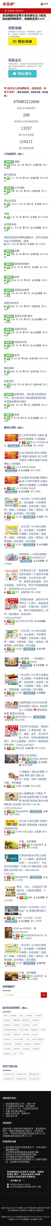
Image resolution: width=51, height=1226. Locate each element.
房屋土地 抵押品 (28, 755)
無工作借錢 (24, 1030)
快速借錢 (26, 1025)
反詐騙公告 (15, 1180)
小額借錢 (29, 1015)
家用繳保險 (10, 224)
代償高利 (7, 1025)
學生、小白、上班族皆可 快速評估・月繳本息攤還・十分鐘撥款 (32, 890)
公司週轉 (19, 187)
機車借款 (26, 1020)
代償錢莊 (34, 1030)
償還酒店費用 (22, 290)
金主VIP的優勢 (17, 1208)
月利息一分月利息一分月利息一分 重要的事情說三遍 (33, 911)
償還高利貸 (21, 329)
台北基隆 (37, 228)
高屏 (39, 204)
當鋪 (21, 1015)
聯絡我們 (40, 1210)
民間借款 (35, 1020)
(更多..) (21, 154)
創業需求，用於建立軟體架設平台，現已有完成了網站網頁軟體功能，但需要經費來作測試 (26, 398)
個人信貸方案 (34, 1079)
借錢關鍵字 (26, 1219)
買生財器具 (10, 200)
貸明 (40, 1219)
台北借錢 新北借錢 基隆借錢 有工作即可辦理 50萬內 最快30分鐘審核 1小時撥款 (33, 481)
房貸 (15, 1053)
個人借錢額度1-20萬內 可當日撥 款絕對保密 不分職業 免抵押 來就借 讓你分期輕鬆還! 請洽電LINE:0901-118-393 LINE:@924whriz (26, 800)
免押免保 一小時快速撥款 (33, 554)
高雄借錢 (18, 1044)
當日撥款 (7, 1039)
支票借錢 (35, 1049)
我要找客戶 (20, 11)
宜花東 (37, 280)
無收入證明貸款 (38, 1039)
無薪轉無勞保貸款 (10, 1030)
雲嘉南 (42, 693)
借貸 (21, 1053)
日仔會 (34, 1025)
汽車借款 (7, 1020)
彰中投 (34, 358)
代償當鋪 (16, 1034)
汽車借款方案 (21, 1074)
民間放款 (37, 1044)
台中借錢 (7, 1049)
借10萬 (35, 1034)
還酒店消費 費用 (23, 316)
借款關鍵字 (34, 1219)
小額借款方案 (9, 1074)
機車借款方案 (34, 1074)
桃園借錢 (27, 1044)
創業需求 (9, 381)
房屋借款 (7, 1053)
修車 (17, 277)
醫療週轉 (9, 368)
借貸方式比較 (6, 1208)
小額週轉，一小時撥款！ (32, 658)
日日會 (43, 1030)
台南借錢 (26, 1049)
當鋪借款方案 (21, 1079)
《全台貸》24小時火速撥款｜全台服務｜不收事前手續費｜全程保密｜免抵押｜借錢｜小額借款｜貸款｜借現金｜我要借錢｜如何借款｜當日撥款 (26, 506)
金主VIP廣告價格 (30, 1208)
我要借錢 (11, 11)
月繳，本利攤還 (27, 841)
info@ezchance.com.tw (20, 1184)
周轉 (6, 213)
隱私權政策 (15, 1210)
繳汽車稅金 (10, 174)
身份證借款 (8, 1044)
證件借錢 (26, 1034)
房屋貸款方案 (9, 1079)
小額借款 (13, 1015)
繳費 (17, 250)
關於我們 (41, 1208)
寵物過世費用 (22, 264)
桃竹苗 (38, 165)
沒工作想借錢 (18, 1039)
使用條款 (23, 1210)
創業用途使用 (11, 303)
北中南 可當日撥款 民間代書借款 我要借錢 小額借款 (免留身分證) (25, 825)
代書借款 (38, 1015)
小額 (27, 1039)
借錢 (5, 1015)
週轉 (17, 161)
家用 (17, 355)
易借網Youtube (15, 1219)
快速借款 (16, 1025)
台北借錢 (7, 1034)
